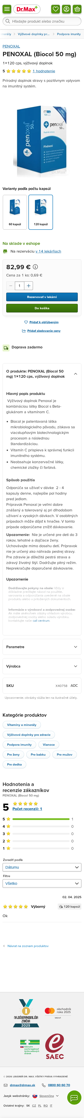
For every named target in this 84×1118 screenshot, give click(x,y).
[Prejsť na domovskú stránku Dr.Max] (26, 9)
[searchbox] (42, 21)
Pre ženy (13, 754)
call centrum (41, 620)
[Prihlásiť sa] (66, 9)
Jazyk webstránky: (16, 1096)
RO (46, 1105)
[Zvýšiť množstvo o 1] (28, 285)
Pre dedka (14, 764)
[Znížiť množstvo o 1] (10, 285)
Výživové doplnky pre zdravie (28, 734)
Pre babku (38, 754)
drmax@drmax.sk (22, 1085)
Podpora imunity (19, 744)
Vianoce (49, 744)
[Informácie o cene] (35, 266)
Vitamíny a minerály (21, 725)
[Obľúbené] (55, 9)
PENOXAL (11, 46)
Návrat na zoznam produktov (28, 946)
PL (39, 1105)
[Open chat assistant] (74, 1097)
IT (51, 1105)
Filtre (6, 876)
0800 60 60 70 (59, 1085)
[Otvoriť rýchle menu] (7, 9)
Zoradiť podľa (13, 860)
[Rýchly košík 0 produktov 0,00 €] (77, 9)
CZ (34, 1105)
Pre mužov (64, 754)
